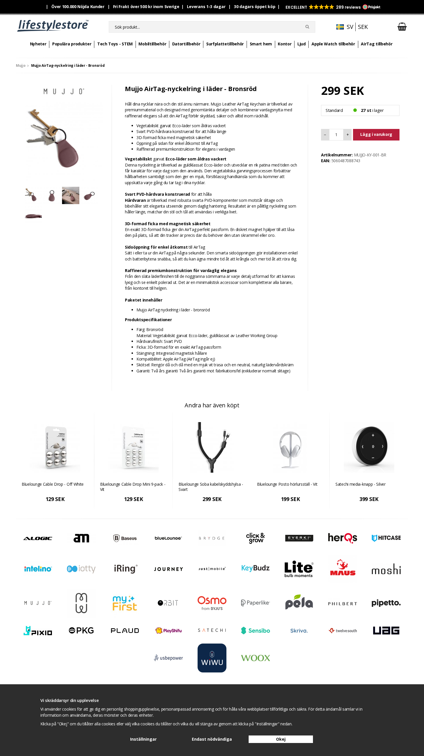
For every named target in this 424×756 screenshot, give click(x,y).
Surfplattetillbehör (225, 44)
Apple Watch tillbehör (333, 44)
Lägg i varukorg (376, 134)
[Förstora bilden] (64, 141)
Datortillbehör (186, 44)
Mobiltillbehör (152, 44)
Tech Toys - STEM (115, 44)
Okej (281, 739)
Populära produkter (71, 44)
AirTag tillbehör (376, 44)
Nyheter (38, 44)
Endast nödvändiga (212, 739)
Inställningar (143, 739)
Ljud (301, 44)
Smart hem (261, 44)
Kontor (284, 44)
